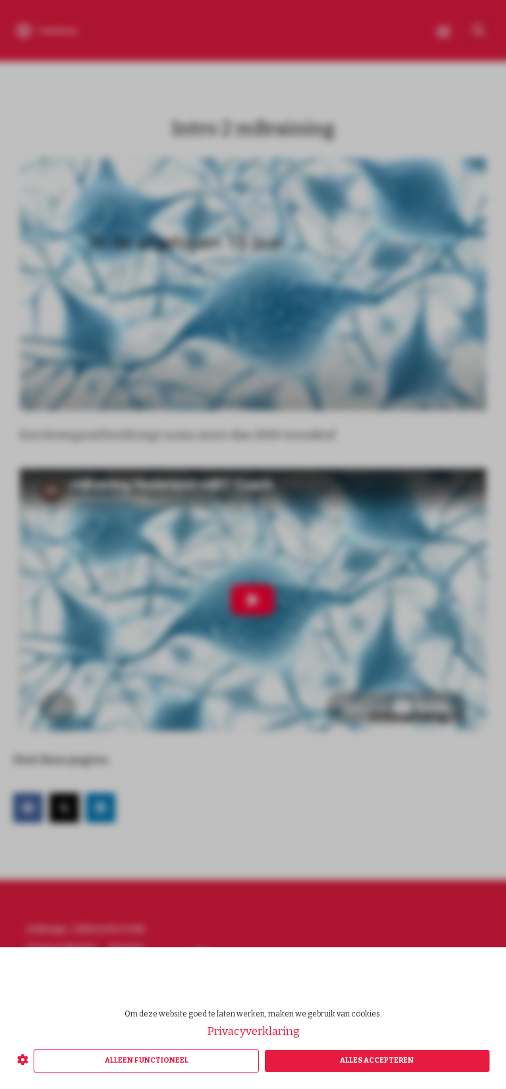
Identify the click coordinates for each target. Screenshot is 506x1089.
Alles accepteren (377, 1060)
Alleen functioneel (146, 1060)
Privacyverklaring (253, 1031)
